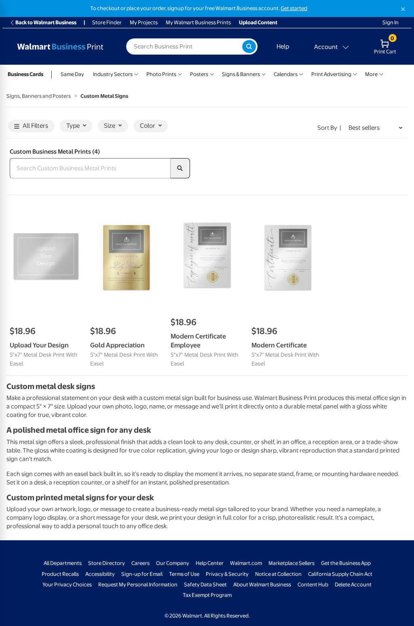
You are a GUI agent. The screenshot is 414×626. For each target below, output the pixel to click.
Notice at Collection (278, 574)
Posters (199, 74)
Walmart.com (246, 563)
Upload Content (258, 22)
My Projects (144, 22)
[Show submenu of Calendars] (301, 73)
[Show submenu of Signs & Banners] (263, 73)
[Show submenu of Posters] (211, 73)
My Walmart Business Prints (198, 22)
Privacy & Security (227, 574)
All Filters (35, 125)
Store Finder (107, 22)
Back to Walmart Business (45, 22)
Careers (140, 563)
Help (283, 46)
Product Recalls (60, 574)
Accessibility (100, 574)
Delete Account (353, 585)
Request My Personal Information (137, 585)
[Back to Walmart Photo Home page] (60, 46)
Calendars (286, 74)
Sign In (390, 22)
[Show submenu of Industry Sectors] (136, 73)
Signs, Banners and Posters (38, 96)
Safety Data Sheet (205, 585)
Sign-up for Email (142, 574)
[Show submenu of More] (381, 73)
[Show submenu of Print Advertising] (355, 73)
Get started (294, 8)
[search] (180, 168)
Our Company (172, 563)
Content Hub (313, 585)
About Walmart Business (262, 585)
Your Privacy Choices (67, 585)
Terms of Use (184, 574)
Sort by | (329, 127)
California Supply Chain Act (340, 574)
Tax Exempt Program (207, 595)
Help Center (210, 563)
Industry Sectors (113, 74)
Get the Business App (346, 563)
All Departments (63, 563)
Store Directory (106, 563)
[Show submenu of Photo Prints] (179, 73)
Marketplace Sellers (291, 563)
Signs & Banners (241, 74)
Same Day (72, 74)
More (371, 74)
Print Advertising (331, 74)
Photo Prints (161, 74)
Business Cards (25, 74)
